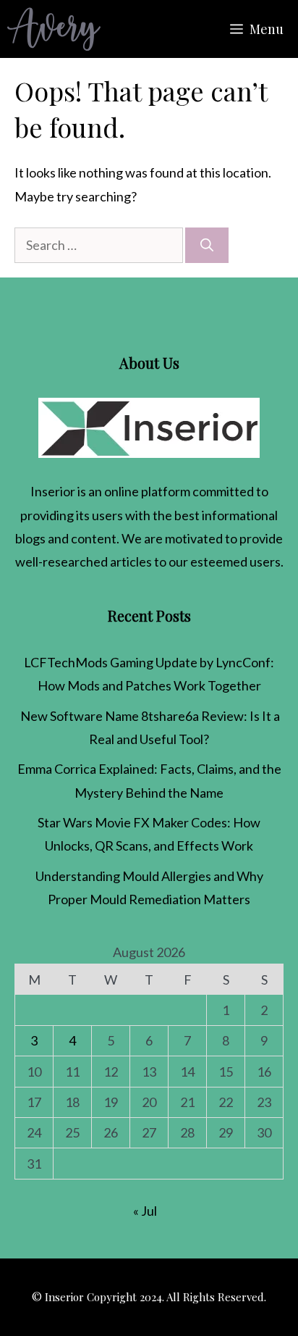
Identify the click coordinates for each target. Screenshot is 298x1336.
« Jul (145, 1211)
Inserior (52, 491)
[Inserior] (54, 29)
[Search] (207, 245)
